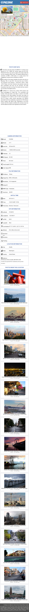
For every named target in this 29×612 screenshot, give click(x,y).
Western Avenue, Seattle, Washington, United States (14, 358)
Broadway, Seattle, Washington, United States (15, 581)
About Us (11, 604)
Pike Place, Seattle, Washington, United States (15, 395)
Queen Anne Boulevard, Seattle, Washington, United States (15, 377)
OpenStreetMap (26, 35)
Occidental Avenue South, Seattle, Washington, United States (15, 599)
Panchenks (17, 35)
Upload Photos (25, 2)
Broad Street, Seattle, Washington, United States (15, 284)
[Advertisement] (14, 51)
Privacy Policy (22, 604)
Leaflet (9, 35)
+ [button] (27, 31)
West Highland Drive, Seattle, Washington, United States (14, 339)
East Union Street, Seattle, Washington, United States (15, 544)
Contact (27, 604)
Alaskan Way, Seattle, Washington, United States (15, 321)
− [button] (27, 33)
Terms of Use (16, 604)
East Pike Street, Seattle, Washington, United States (14, 562)
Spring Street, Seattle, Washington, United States (15, 525)
